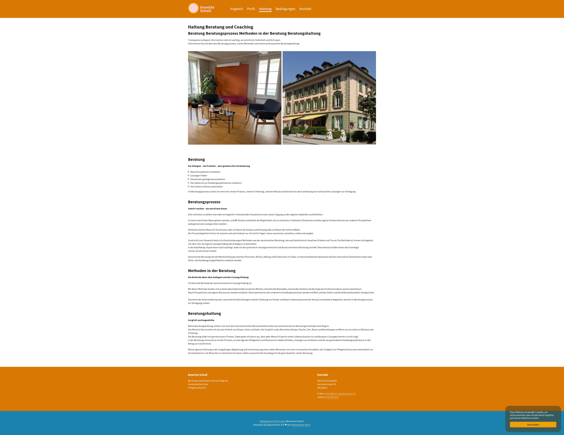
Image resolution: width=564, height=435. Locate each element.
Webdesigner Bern (301, 424)
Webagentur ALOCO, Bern (273, 421)
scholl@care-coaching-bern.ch (340, 393)
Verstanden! (533, 424)
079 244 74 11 (332, 397)
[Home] (206, 8)
